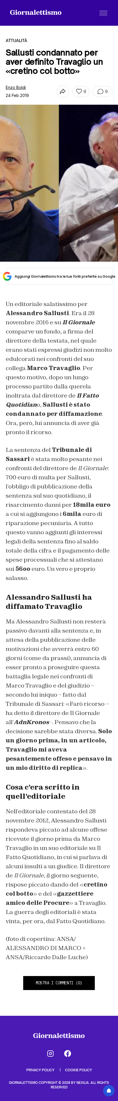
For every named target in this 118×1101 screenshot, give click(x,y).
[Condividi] (63, 92)
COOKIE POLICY (78, 1070)
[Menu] (103, 13)
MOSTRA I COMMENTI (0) (59, 982)
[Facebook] (67, 1053)
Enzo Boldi (16, 87)
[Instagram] (50, 1053)
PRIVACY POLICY (40, 1070)
